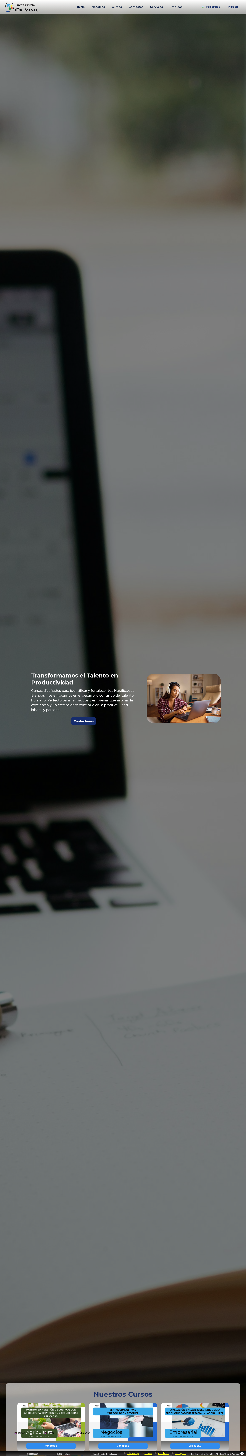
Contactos (136, 7)
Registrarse (213, 7)
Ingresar (233, 7)
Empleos (176, 7)
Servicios (156, 7)
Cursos (117, 7)
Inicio (81, 7)
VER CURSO (123, 1446)
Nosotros (98, 7)
